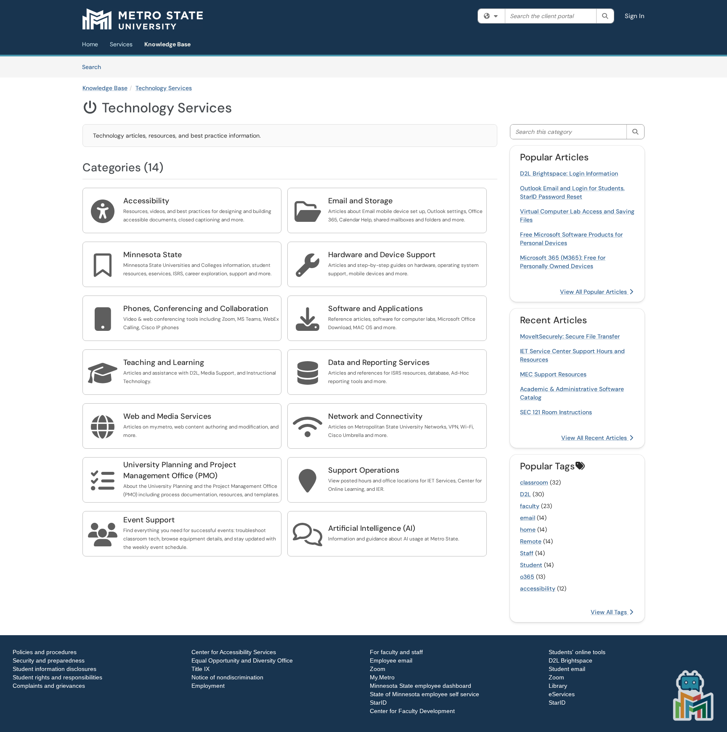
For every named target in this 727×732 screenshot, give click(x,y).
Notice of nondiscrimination (227, 677)
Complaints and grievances (49, 685)
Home (90, 44)
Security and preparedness (49, 660)
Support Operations (363, 470)
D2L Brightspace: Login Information (569, 173)
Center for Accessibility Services (233, 652)
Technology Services (163, 88)
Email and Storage (360, 201)
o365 (527, 576)
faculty (529, 506)
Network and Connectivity (375, 416)
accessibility (537, 588)
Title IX (200, 668)
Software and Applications (375, 308)
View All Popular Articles (594, 291)
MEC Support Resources (553, 374)
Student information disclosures (54, 668)
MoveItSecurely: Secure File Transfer (570, 336)
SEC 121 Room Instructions (556, 412)
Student (531, 565)
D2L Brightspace (570, 660)
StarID (378, 702)
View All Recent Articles (595, 438)
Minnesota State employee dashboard (420, 685)
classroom (534, 482)
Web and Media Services (167, 416)
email (527, 518)
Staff (526, 553)
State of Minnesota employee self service (424, 694)
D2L (525, 494)
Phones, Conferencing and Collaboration (195, 308)
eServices (562, 694)
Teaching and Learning (163, 362)
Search (94, 67)
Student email (567, 668)
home (528, 529)
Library (558, 685)
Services (121, 44)
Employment (208, 685)
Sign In (635, 16)
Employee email (391, 660)
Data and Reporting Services (379, 362)
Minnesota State (152, 255)
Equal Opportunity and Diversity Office (242, 660)
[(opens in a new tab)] (142, 18)
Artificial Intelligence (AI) (371, 528)
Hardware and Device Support (381, 255)
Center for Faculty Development (412, 711)
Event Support (149, 520)
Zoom (377, 668)
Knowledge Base (167, 44)
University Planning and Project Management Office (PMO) (179, 470)
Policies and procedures (45, 652)
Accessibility (146, 201)
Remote (530, 541)
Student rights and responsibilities (57, 677)
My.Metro (382, 677)
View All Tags (610, 612)
